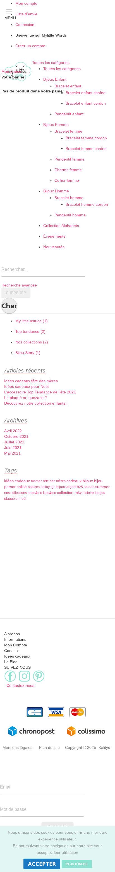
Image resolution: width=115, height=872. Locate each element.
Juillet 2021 (14, 442)
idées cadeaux (17, 481)
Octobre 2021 (16, 436)
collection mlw (70, 492)
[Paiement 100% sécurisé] (57, 712)
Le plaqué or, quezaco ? (25, 397)
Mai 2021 (12, 453)
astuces (34, 487)
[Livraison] (57, 731)
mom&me (35, 493)
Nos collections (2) (31, 342)
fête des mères (54, 481)
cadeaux (74, 481)
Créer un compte (30, 46)
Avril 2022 (13, 431)
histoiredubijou (94, 493)
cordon (89, 487)
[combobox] (43, 271)
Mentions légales (17, 747)
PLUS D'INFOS (77, 864)
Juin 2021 (12, 447)
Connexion (24, 24)
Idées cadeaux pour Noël (26, 386)
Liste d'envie (26, 14)
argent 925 (75, 487)
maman (37, 481)
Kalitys (104, 747)
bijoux (88, 481)
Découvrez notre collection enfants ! (36, 403)
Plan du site (49, 747)
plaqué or (12, 499)
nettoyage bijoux (53, 487)
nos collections (16, 493)
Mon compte (26, 3)
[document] (57, 849)
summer (102, 486)
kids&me (50, 493)
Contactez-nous (19, 685)
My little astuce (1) (31, 321)
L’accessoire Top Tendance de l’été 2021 (40, 392)
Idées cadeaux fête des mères (31, 381)
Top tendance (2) (30, 331)
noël (23, 499)
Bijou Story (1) (27, 352)
